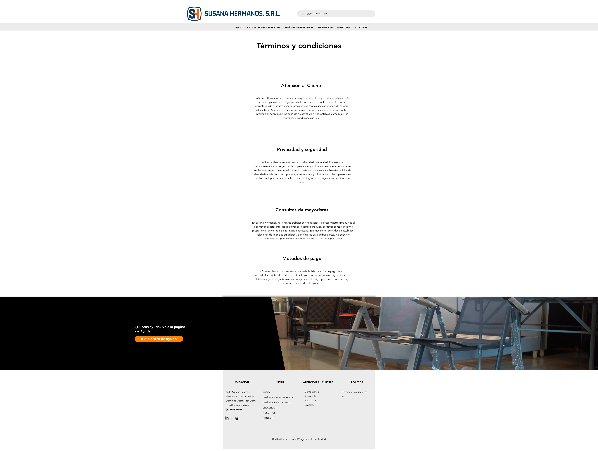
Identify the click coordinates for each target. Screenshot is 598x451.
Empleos (309, 405)
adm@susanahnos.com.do (240, 405)
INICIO (266, 392)
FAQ (344, 396)
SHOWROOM (270, 407)
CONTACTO (269, 418)
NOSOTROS (269, 412)
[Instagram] (237, 418)
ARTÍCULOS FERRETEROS (277, 402)
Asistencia (310, 396)
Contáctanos (312, 391)
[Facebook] (232, 418)
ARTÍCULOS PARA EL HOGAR (278, 397)
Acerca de (310, 400)
